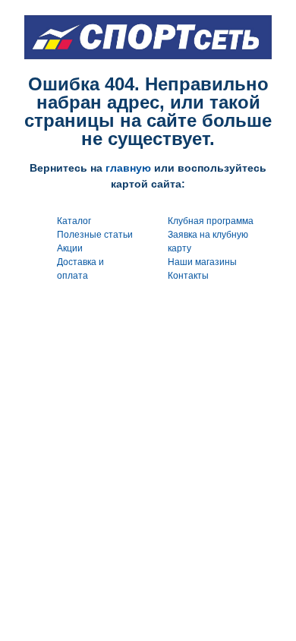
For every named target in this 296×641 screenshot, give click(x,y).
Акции (70, 248)
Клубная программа (210, 221)
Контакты (188, 275)
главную (128, 168)
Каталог (74, 221)
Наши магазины (202, 262)
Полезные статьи (95, 234)
